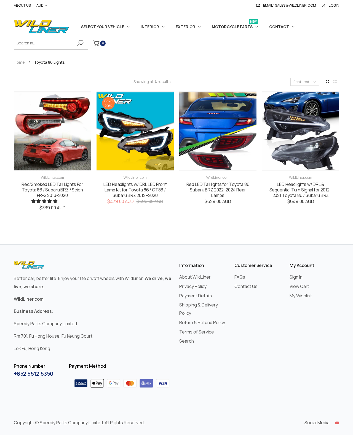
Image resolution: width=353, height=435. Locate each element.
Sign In (296, 277)
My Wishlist (301, 296)
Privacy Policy (193, 286)
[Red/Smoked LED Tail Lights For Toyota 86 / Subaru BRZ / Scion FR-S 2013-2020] (52, 131)
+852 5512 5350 (33, 373)
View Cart (299, 286)
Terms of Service (196, 332)
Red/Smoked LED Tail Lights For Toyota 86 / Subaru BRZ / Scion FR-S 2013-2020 (52, 189)
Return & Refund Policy (202, 322)
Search (186, 341)
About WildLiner (195, 277)
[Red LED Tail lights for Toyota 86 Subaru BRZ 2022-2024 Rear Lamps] (217, 131)
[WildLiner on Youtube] (337, 423)
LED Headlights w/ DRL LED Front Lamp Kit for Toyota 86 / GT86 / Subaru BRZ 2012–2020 (135, 189)
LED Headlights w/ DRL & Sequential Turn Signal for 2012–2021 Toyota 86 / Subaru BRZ (300, 189)
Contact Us (246, 286)
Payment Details (195, 296)
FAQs (239, 277)
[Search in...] (81, 43)
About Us (22, 5)
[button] (44, 201)
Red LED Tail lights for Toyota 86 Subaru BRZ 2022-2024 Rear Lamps (218, 189)
